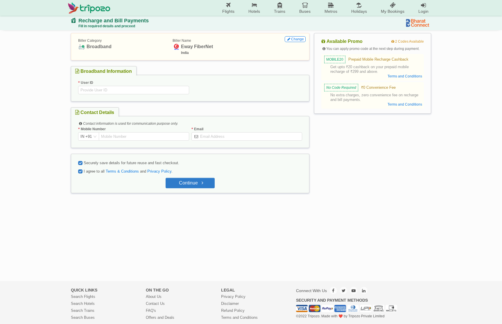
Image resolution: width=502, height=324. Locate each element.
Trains (279, 11)
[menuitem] (228, 8)
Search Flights (83, 296)
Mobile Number (93, 129)
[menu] (272, 8)
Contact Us (155, 303)
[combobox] (86, 137)
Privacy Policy (159, 171)
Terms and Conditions (239, 317)
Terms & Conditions (122, 171)
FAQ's (151, 310)
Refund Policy (233, 310)
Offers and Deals (160, 317)
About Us (154, 296)
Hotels (254, 11)
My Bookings (392, 11)
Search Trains (82, 310)
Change (297, 39)
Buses (305, 11)
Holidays (359, 11)
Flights (228, 11)
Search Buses (83, 317)
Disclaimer (230, 303)
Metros (330, 11)
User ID (87, 83)
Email (198, 129)
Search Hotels (83, 303)
